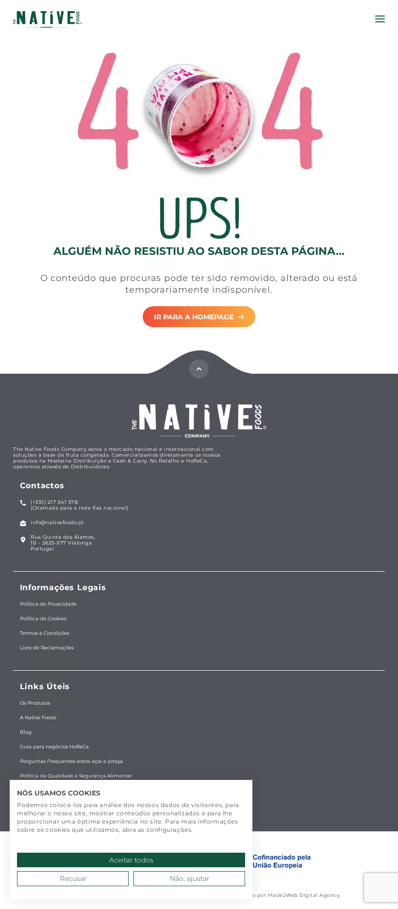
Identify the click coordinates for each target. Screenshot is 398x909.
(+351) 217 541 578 (54, 502)
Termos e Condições (44, 633)
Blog (26, 732)
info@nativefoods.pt (57, 522)
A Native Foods (38, 718)
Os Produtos (35, 703)
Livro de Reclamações (47, 648)
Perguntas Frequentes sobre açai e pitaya (71, 761)
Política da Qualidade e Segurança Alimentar (76, 776)
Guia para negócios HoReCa (54, 747)
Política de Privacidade (48, 604)
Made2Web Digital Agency (304, 895)
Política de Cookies (43, 619)
